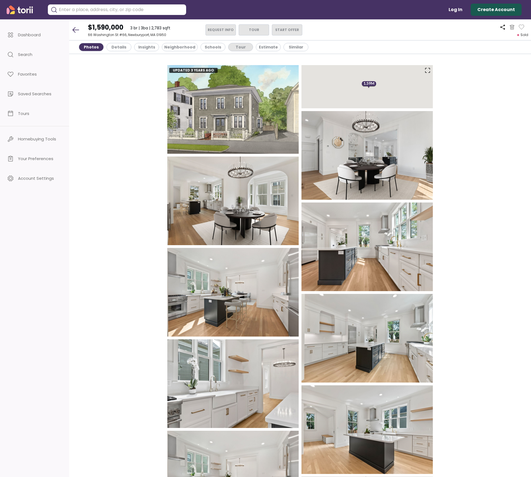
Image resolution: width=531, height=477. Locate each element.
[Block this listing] (512, 27)
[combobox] (121, 9)
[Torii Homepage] (24, 10)
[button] (34, 35)
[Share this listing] (502, 27)
